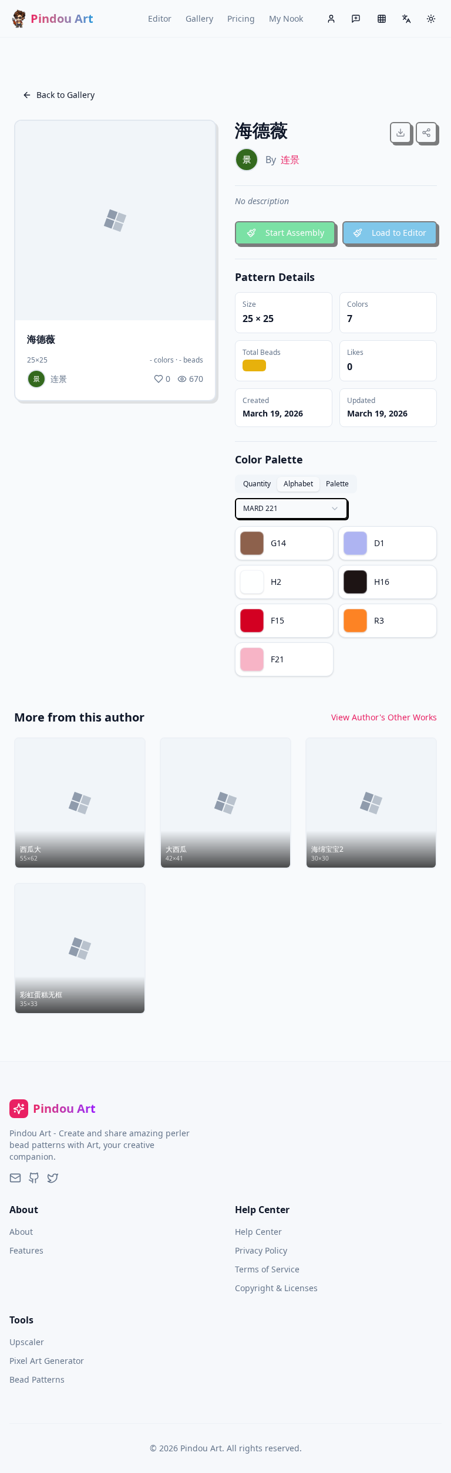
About (21, 1231)
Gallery (199, 18)
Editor (159, 18)
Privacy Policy (261, 1250)
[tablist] (296, 484)
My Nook (286, 18)
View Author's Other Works (384, 717)
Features (26, 1250)
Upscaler (26, 1341)
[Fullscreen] (169, 300)
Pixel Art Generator (46, 1360)
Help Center (258, 1231)
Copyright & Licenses (276, 1287)
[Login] (331, 18)
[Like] (195, 300)
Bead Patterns (37, 1379)
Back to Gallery (65, 94)
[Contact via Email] (15, 1178)
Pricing (241, 18)
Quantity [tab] (257, 484)
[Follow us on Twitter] (53, 1178)
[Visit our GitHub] (34, 1178)
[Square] (381, 18)
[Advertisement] (115, 493)
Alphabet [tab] (298, 484)
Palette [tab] (337, 484)
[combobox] (291, 508)
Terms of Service (267, 1269)
